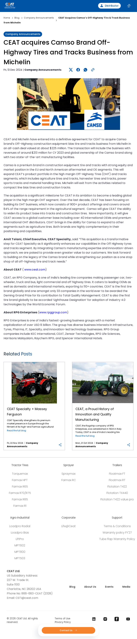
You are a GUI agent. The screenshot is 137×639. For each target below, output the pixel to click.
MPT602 (19, 545)
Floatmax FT (117, 474)
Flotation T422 (117, 486)
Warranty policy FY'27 (117, 533)
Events (109, 587)
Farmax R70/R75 (20, 493)
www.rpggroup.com (53, 312)
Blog (72, 587)
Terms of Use (62, 618)
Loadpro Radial (19, 526)
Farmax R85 (20, 499)
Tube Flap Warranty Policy (117, 539)
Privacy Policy (63, 622)
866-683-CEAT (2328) (37, 593)
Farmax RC (68, 480)
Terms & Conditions (117, 526)
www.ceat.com (34, 269)
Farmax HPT (20, 480)
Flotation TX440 (117, 493)
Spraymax (68, 474)
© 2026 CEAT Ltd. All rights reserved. (22, 620)
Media (126, 587)
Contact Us (66, 630)
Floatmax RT (117, 480)
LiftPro (20, 539)
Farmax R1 (19, 506)
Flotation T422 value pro (117, 499)
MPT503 (19, 558)
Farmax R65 (20, 486)
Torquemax (20, 474)
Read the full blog (16, 430)
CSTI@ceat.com (27, 598)
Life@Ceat (68, 526)
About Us (90, 587)
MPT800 (19, 552)
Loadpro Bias (20, 533)
